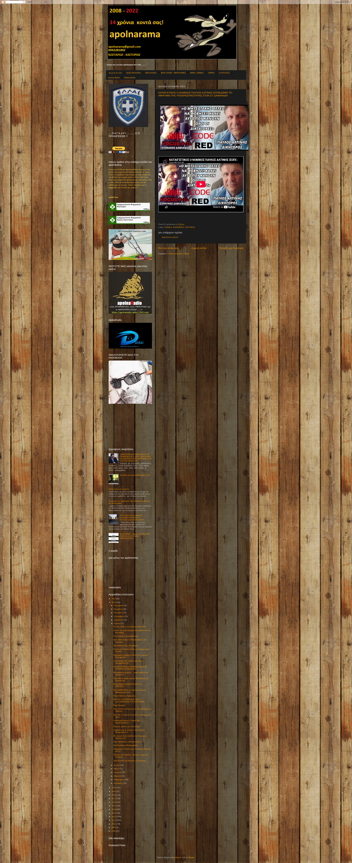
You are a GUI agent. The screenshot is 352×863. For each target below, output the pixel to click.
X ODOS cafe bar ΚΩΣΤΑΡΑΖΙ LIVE (135, 475)
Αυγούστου (118, 620)
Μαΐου (116, 769)
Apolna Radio (114, 77)
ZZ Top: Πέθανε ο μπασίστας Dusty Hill (129, 627)
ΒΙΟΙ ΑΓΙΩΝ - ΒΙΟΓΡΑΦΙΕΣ (173, 72)
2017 (114, 799)
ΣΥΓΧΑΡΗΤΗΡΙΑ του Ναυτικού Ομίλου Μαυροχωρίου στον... (129, 691)
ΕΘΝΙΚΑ (168, 227)
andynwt (177, 857)
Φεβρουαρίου (119, 780)
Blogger (191, 857)
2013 (114, 813)
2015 (114, 806)
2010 (114, 824)
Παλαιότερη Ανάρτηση (231, 248)
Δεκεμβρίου (118, 605)
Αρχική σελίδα (115, 72)
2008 (114, 831)
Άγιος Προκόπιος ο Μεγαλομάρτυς (127, 742)
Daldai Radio (129, 77)
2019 (114, 791)
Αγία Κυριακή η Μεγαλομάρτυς (125, 745)
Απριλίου (117, 772)
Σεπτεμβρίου (119, 616)
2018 (114, 795)
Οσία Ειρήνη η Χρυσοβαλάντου (125, 636)
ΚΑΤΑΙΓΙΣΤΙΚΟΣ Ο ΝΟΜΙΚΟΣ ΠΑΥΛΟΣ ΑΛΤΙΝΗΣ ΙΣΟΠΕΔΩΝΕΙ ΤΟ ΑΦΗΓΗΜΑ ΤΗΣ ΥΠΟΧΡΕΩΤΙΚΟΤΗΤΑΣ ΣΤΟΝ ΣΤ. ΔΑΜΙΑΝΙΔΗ (195, 94)
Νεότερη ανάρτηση (168, 248)
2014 (114, 809)
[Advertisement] (129, 426)
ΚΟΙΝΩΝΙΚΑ (178, 227)
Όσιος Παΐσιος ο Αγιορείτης (124, 696)
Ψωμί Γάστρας (119, 705)
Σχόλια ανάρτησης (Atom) (179, 254)
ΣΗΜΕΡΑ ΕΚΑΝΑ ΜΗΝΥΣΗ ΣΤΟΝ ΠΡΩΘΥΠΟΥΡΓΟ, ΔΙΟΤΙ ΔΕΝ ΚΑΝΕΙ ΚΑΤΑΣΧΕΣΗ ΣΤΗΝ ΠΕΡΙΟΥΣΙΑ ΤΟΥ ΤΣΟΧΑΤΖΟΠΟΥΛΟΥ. (136, 457)
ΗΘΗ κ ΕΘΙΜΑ (197, 72)
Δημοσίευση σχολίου (170, 237)
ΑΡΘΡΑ (211, 72)
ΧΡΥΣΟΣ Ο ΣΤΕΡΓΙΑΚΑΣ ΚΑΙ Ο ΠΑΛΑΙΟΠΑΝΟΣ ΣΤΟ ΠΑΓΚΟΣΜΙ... (129, 700)
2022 (114, 599)
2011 (114, 820)
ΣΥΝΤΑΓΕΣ (224, 72)
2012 (114, 817)
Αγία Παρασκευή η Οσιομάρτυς (125, 646)
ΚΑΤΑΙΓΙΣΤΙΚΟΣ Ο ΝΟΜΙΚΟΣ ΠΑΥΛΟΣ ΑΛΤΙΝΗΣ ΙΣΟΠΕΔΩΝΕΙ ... (130, 668)
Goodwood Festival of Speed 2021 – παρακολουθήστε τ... (127, 722)
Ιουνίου (117, 765)
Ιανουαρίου (118, 783)
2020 (114, 788)
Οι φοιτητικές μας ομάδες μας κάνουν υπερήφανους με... (128, 662)
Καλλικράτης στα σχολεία (119, 489)
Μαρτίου (117, 776)
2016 (114, 802)
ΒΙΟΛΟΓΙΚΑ (151, 72)
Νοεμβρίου (118, 609)
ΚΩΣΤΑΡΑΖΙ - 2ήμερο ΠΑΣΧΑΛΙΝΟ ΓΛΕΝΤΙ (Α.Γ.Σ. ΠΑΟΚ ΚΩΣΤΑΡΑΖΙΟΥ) (135, 536)
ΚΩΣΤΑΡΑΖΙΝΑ (133, 72)
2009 (114, 827)
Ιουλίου (117, 623)
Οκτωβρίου (118, 613)
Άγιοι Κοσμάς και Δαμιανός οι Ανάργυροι (129, 761)
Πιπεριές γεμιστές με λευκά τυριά (126, 726)
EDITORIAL (190, 227)
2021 (114, 602)
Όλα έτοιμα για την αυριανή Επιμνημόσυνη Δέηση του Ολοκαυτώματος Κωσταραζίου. (132, 517)
